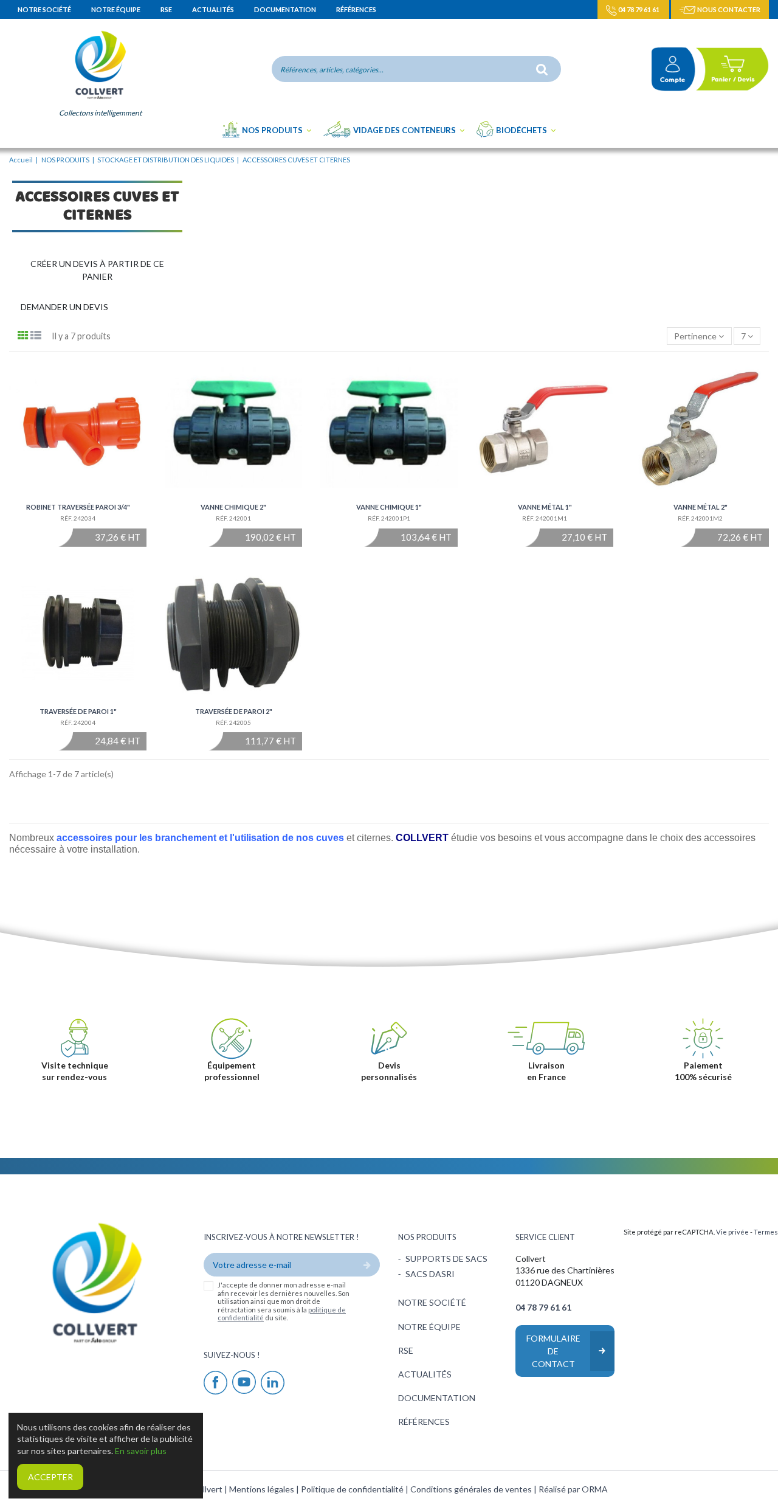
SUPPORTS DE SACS (446, 1258)
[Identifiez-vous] (668, 69)
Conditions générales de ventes (472, 1489)
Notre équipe (116, 9)
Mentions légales (262, 1489)
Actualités (213, 9)
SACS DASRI (430, 1274)
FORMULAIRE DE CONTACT (553, 1351)
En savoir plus (141, 1451)
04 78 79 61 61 (639, 9)
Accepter (50, 1477)
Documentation (285, 9)
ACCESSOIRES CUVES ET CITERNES (97, 206)
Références (356, 9)
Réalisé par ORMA (573, 1489)
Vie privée (732, 1232)
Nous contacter (728, 9)
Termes (766, 1232)
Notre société (45, 9)
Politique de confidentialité (353, 1489)
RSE (166, 9)
